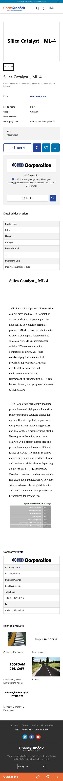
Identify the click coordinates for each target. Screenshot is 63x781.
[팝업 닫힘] (58, 1)
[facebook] (31, 736)
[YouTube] (38, 736)
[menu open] (58, 8)
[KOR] (51, 8)
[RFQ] (44, 8)
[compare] (37, 147)
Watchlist (48, 777)
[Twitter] (25, 736)
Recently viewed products (38, 777)
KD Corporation (31, 175)
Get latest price (38, 96)
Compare (58, 777)
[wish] (46, 147)
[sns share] (55, 147)
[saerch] (37, 8)
